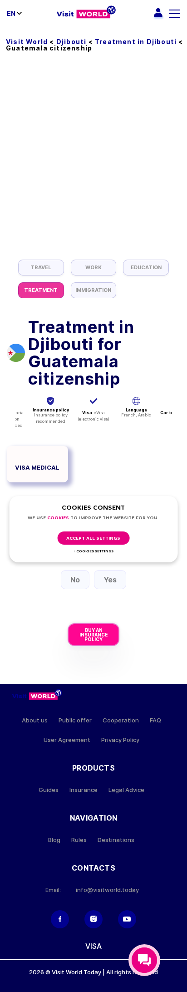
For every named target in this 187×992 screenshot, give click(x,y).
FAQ (155, 720)
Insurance (83, 790)
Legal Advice (126, 790)
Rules (79, 840)
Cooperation (121, 720)
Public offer (75, 720)
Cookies (58, 518)
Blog (54, 840)
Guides (49, 790)
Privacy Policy (120, 740)
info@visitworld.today (107, 890)
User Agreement (67, 740)
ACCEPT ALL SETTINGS (93, 538)
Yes (110, 579)
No (75, 579)
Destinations (116, 840)
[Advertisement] (93, 161)
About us (35, 720)
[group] (41, 268)
